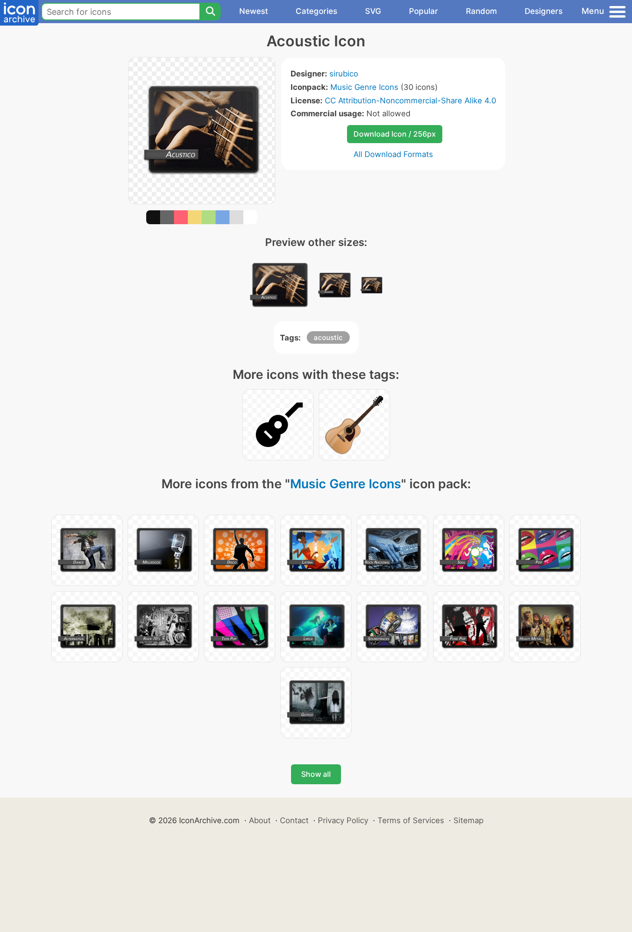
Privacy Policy (343, 820)
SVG (373, 11)
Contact (294, 820)
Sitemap (468, 820)
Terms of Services (411, 820)
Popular (423, 11)
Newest (253, 11)
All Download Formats (393, 154)
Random (481, 11)
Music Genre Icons (364, 87)
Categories (316, 11)
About (260, 820)
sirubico (343, 73)
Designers (544, 11)
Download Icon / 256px (394, 134)
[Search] (210, 11)
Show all (316, 774)
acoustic (328, 337)
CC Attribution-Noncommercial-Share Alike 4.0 (410, 100)
